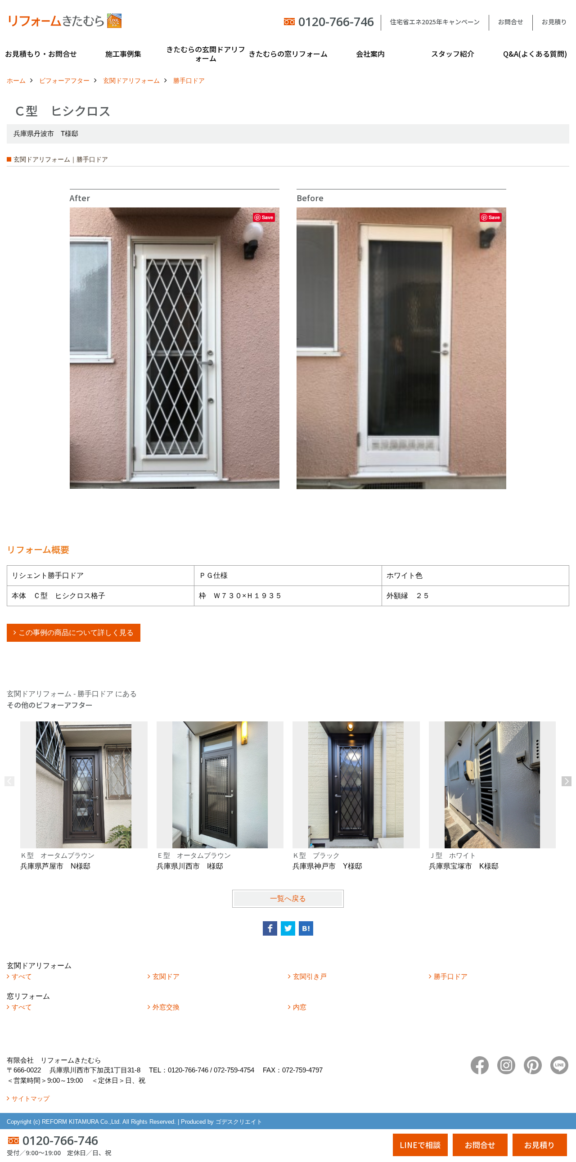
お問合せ (510, 21)
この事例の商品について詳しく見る (76, 632)
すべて (22, 976)
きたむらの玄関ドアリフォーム (205, 53)
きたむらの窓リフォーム (288, 53)
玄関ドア (166, 976)
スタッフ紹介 (452, 53)
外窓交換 (166, 1007)
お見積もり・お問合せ (41, 53)
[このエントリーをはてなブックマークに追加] (306, 928)
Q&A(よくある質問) (535, 53)
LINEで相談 (420, 1144)
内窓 (299, 1007)
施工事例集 (123, 53)
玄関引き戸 (310, 976)
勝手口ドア (451, 976)
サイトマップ (31, 1098)
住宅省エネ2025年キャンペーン (435, 21)
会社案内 (370, 53)
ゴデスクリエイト (239, 1121)
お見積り (554, 21)
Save (267, 217)
